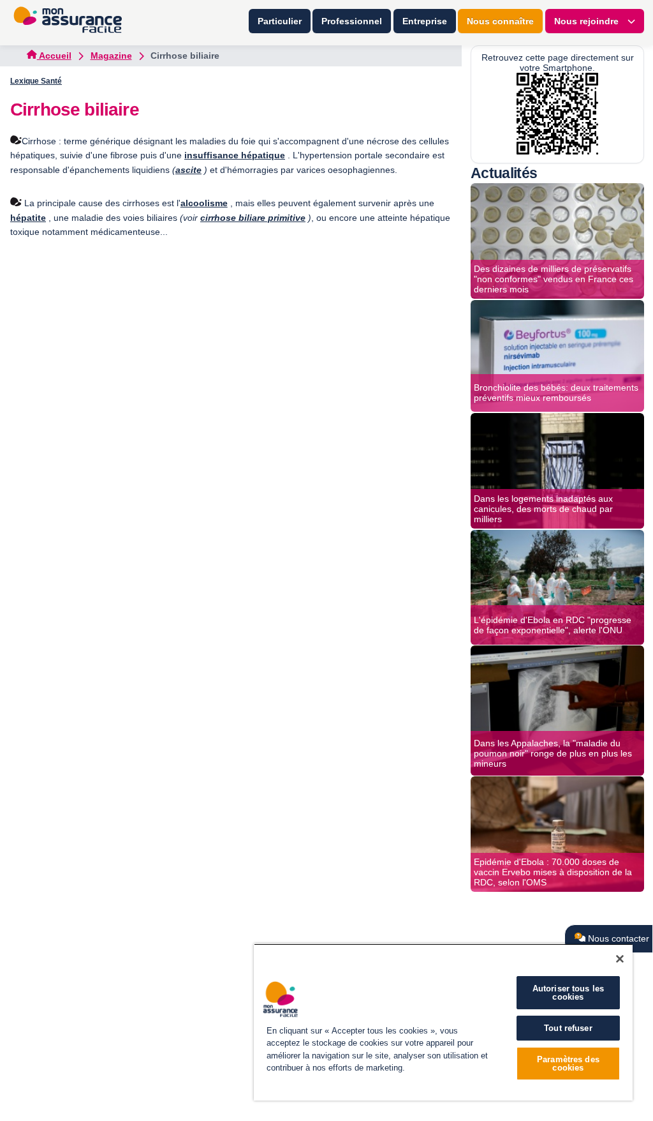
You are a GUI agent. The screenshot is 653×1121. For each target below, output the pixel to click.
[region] (443, 1022)
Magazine (111, 55)
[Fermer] (620, 959)
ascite (188, 170)
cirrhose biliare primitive (252, 218)
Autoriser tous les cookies (568, 993)
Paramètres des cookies (568, 1063)
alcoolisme (204, 203)
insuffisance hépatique (234, 155)
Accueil (54, 55)
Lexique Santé (36, 81)
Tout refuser (568, 1028)
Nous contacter (617, 938)
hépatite (28, 218)
